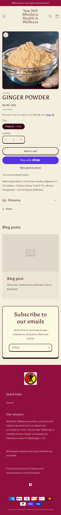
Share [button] (9, 209)
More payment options (30, 167)
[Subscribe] (48, 347)
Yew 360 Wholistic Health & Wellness (26, 509)
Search (10, 403)
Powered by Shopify (47, 509)
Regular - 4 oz (13, 126)
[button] (3, 16)
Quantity (6, 133)
